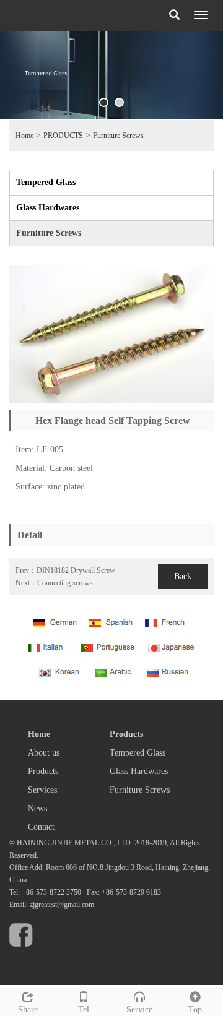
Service (139, 1009)
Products (43, 771)
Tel (83, 1009)
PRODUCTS (63, 135)
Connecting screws (65, 583)
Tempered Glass (46, 182)
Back (182, 576)
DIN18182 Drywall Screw (76, 570)
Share (28, 1009)
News (37, 808)
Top (195, 1009)
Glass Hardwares (47, 207)
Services (42, 789)
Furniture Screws (118, 135)
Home (24, 135)
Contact (41, 827)
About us (43, 752)
